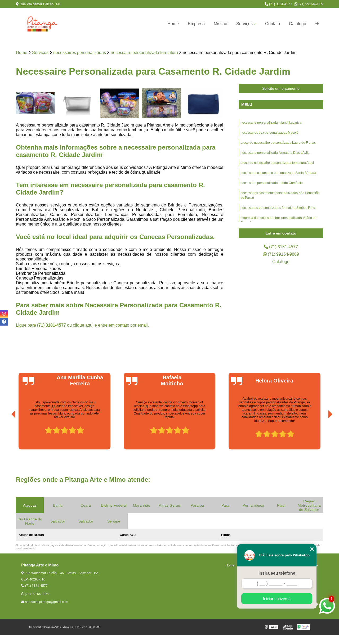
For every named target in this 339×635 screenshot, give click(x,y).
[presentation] (6, 435)
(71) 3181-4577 (280, 4)
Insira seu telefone (276, 573)
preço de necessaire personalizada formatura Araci (277, 163)
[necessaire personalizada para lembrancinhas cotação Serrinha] (35, 103)
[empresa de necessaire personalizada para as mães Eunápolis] (77, 103)
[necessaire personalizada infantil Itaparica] (119, 103)
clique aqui (83, 325)
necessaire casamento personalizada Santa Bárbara (278, 173)
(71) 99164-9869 (310, 4)
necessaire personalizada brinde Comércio (271, 183)
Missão (220, 23)
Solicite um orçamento (281, 88)
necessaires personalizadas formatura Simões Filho (277, 208)
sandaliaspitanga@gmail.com (46, 602)
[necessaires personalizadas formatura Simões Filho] (161, 103)
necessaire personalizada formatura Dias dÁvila (275, 153)
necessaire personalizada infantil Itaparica (270, 122)
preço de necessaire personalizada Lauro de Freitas (278, 143)
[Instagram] (4, 314)
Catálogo (280, 261)
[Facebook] (4, 322)
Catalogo (297, 23)
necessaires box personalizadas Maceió (269, 132)
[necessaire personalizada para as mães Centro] (203, 103)
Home (173, 23)
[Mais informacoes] (317, 24)
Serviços (244, 23)
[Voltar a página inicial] (42, 24)
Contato (272, 23)
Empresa (196, 23)
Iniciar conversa (277, 598)
